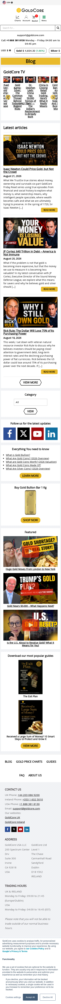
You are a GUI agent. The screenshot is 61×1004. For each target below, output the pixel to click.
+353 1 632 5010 (33, 799)
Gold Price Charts (29, 762)
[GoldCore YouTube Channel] (37, 434)
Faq (21, 775)
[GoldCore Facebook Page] (9, 434)
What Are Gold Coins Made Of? (23, 465)
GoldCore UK (12, 817)
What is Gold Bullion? (18, 455)
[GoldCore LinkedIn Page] (51, 434)
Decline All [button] (48, 997)
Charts (18, 20)
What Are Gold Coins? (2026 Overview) (27, 458)
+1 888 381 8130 (15, 40)
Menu (44, 20)
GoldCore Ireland (15, 822)
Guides (51, 762)
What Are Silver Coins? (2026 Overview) (28, 468)
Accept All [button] (30, 997)
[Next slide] (52, 97)
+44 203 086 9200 (29, 795)
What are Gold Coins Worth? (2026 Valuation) (31, 461)
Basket (35, 18)
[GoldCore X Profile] (23, 434)
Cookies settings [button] (13, 997)
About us (35, 775)
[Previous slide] (8, 97)
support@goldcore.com (30, 35)
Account (26, 20)
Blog (8, 762)
